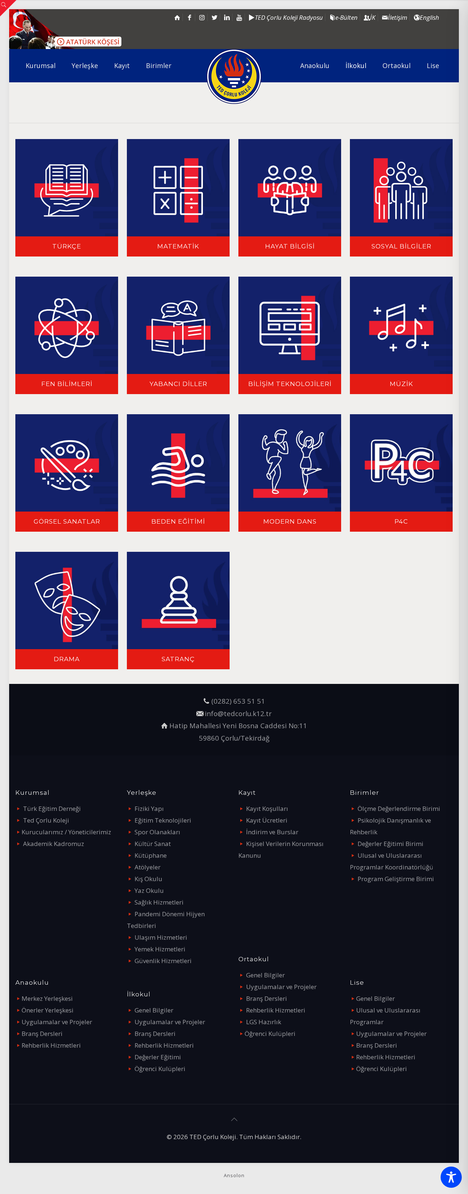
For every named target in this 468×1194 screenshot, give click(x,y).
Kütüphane (151, 855)
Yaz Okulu (149, 890)
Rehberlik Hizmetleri (51, 1045)
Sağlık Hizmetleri (159, 902)
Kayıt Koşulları (267, 808)
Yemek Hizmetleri (160, 949)
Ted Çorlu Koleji (46, 820)
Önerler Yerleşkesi (47, 1010)
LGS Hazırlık (263, 1022)
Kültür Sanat (153, 843)
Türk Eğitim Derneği (52, 808)
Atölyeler (148, 867)
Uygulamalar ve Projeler (57, 1022)
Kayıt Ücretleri (266, 820)
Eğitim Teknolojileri (163, 820)
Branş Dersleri (42, 1033)
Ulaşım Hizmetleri (161, 937)
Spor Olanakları (157, 832)
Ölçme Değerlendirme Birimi (399, 808)
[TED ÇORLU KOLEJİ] (234, 76)
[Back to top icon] (234, 1119)
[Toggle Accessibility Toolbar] (451, 1177)
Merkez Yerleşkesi (47, 998)
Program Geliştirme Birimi (396, 879)
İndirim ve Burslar (272, 832)
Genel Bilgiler (154, 1010)
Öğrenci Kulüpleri (160, 1068)
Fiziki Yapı (149, 808)
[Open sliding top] (8, 8)
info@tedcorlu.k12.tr (238, 713)
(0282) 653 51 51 (238, 700)
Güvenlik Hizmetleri (163, 961)
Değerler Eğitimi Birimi (390, 843)
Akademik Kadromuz (53, 843)
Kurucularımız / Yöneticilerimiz (66, 832)
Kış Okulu (148, 879)
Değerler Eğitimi (158, 1057)
